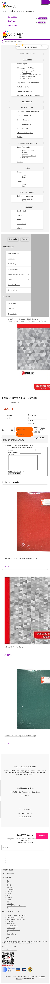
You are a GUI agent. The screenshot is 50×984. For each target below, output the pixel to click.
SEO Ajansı (25, 795)
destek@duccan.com (9, 950)
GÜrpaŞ (9, 887)
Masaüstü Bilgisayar (28, 76)
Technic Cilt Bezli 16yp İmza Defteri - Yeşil (20, 736)
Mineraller (25, 154)
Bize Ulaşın (12, 21)
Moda (27, 168)
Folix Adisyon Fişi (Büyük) (39, 430)
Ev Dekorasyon (27, 107)
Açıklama (39, 437)
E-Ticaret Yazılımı (25, 817)
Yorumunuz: (12, 454)
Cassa (9, 893)
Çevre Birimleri (26, 73)
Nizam (9, 900)
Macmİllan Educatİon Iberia (16, 906)
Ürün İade (10, 922)
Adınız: (10, 450)
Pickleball (10, 874)
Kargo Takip (12, 17)
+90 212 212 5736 (9, 946)
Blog (8, 932)
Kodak (9, 885)
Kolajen (24, 152)
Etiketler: (37, 428)
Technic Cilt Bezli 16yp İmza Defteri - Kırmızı (21, 558)
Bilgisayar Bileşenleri (29, 71)
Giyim (23, 177)
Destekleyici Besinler (28, 150)
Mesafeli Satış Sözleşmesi (16, 919)
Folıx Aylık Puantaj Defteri (14, 647)
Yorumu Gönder (14, 474)
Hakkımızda (11, 928)
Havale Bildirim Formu (15, 917)
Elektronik (27, 60)
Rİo (8, 902)
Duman (9, 898)
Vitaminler (25, 158)
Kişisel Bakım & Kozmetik (27, 143)
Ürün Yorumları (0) (13, 440)
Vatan (9, 895)
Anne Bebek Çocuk (27, 54)
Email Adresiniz (13, 452)
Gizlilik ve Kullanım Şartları (16, 915)
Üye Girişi (13, 239)
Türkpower (10, 889)
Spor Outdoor (27, 207)
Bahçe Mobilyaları (27, 199)
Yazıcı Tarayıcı (26, 78)
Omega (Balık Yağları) (29, 156)
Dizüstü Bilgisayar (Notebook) (32, 75)
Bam (8, 908)
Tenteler (24, 201)
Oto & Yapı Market (27, 192)
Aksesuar (25, 175)
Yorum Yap (15, 403)
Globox (9, 891)
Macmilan (10, 904)
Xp (8, 881)
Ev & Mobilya (27, 102)
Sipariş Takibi (13, 25)
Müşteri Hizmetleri (13, 930)
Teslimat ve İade (12, 926)
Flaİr (8, 883)
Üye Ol (25, 239)
